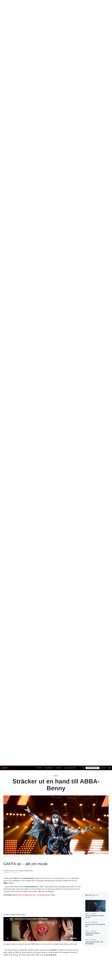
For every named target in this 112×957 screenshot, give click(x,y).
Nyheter (39, 767)
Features (59, 767)
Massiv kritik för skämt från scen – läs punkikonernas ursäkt (34, 895)
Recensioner (49, 767)
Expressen (67, 878)
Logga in (103, 767)
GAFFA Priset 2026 (70, 767)
